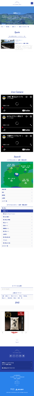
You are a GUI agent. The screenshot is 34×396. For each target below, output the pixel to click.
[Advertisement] (17, 70)
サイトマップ (17, 383)
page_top (17, 341)
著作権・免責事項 (17, 378)
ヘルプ (17, 380)
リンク (17, 385)
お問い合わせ (17, 381)
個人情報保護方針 (17, 375)
